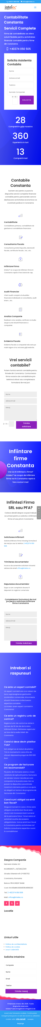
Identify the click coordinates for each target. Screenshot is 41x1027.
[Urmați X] (12, 903)
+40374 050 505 (20, 49)
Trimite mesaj (21, 991)
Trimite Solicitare (24, 643)
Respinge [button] (20, 1023)
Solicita (26, 100)
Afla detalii (20, 1019)
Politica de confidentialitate (16, 944)
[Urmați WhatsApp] (17, 903)
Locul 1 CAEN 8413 (12, 950)
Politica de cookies (13, 947)
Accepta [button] (30, 1019)
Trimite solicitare (26, 425)
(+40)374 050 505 (15, 892)
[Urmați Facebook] (6, 903)
